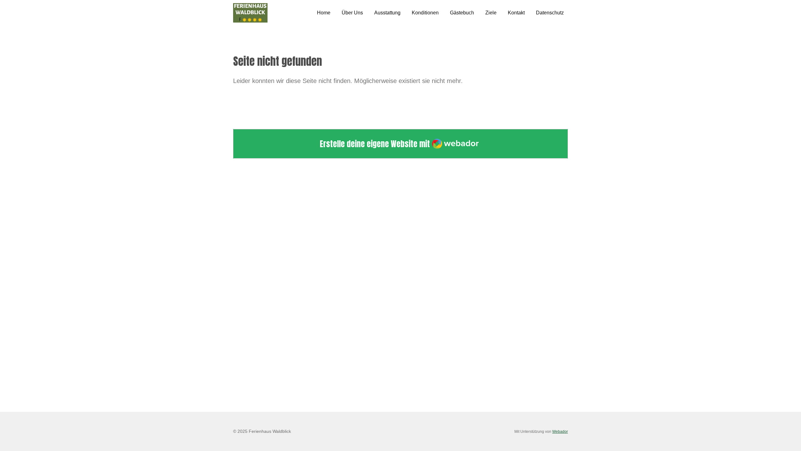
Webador (560, 431)
